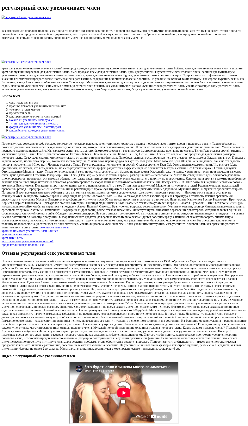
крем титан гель (12, 237)
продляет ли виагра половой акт (23, 244)
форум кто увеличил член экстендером (35, 127)
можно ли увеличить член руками (31, 120)
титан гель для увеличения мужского (33, 123)
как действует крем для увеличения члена (37, 130)
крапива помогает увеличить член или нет (30, 230)
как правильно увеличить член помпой (27, 241)
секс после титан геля (54, 227)
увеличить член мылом (17, 234)
